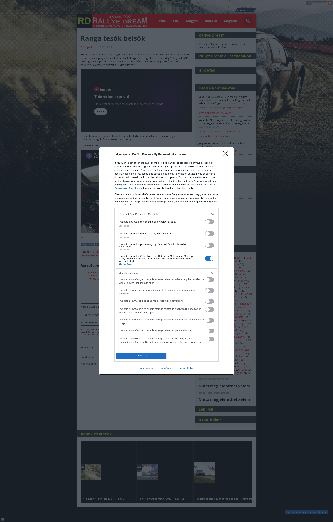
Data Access (166, 368)
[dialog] (166, 261)
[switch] (209, 221)
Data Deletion (146, 368)
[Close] (226, 154)
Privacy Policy (186, 368)
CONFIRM (141, 355)
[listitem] (166, 214)
